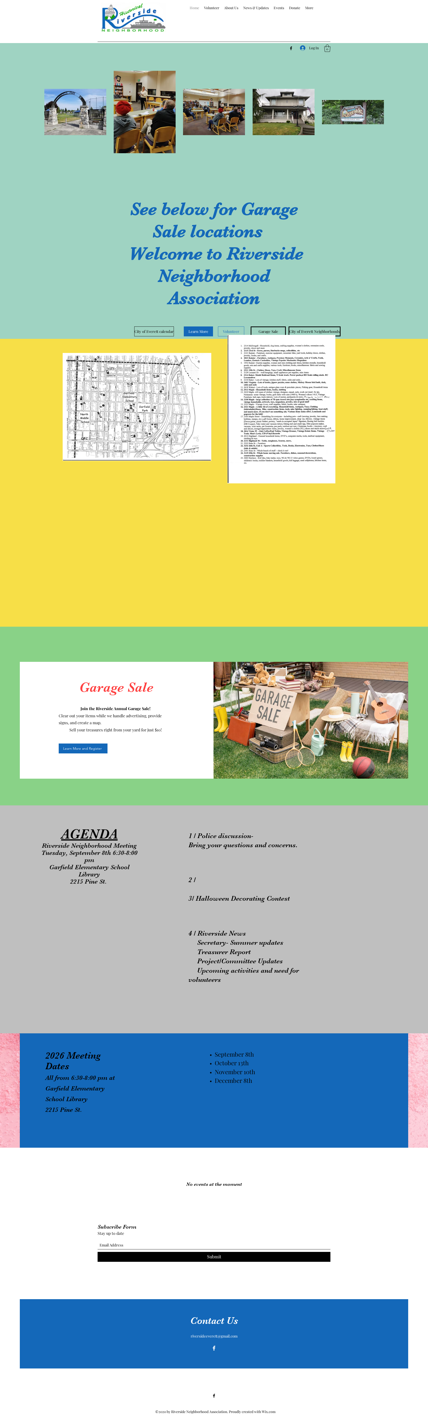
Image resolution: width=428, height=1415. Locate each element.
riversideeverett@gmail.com (214, 1336)
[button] (327, 48)
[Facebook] (291, 48)
